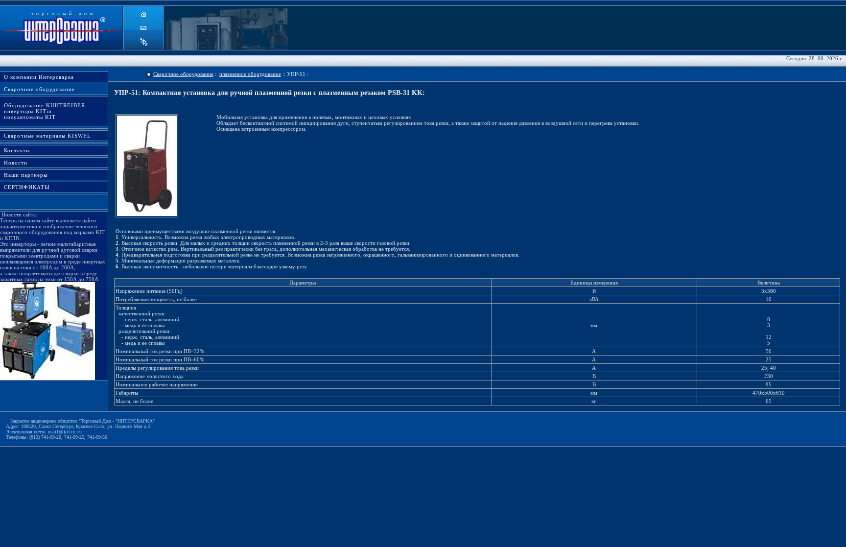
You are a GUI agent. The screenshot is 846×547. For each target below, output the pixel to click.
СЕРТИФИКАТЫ (25, 187)
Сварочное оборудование (37, 89)
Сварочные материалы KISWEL (45, 136)
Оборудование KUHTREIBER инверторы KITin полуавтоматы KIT (42, 111)
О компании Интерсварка (37, 77)
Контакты (15, 150)
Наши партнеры (23, 175)
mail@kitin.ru (65, 431)
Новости (13, 163)
